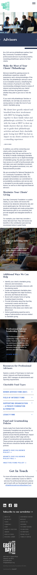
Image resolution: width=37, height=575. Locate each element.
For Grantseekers (25, 527)
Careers (6, 532)
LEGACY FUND (9, 415)
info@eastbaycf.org (9, 562)
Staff (6, 527)
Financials (7, 524)
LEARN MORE (12, 260)
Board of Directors (10, 529)
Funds (6, 522)
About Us (7, 517)
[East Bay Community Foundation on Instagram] (15, 505)
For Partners (24, 532)
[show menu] (34, 3)
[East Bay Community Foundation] (5, 6)
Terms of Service (25, 537)
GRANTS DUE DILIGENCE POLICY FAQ (14, 457)
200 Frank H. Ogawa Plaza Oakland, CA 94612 (10, 557)
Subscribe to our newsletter (16, 511)
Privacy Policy (25, 534)
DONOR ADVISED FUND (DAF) (15, 392)
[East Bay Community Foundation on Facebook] (10, 505)
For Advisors (24, 529)
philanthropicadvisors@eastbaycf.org (18, 485)
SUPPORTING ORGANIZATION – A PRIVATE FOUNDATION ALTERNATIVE (15, 406)
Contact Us (24, 522)
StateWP (14, 569)
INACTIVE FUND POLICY (13, 463)
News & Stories (9, 534)
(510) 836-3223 (7, 560)
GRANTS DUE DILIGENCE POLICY (14, 451)
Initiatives (7, 519)
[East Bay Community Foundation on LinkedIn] (4, 505)
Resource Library (9, 537)
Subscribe (23, 524)
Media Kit (23, 519)
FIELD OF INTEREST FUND (14, 398)
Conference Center (26, 517)
